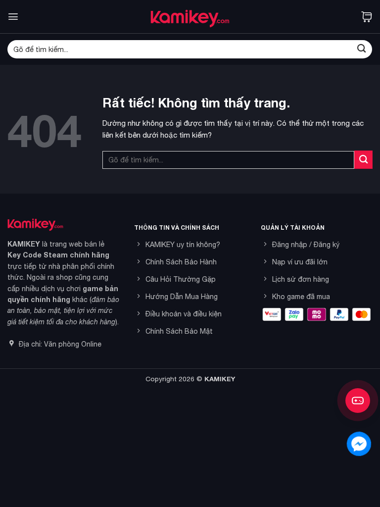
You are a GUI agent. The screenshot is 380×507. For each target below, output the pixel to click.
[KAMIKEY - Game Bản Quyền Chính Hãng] (190, 16)
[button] (13, 16)
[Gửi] (361, 49)
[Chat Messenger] (359, 444)
